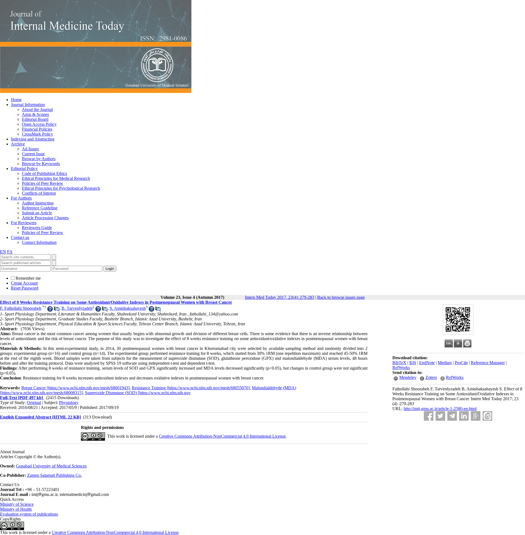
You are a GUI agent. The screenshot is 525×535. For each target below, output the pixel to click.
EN (3, 251)
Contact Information (39, 242)
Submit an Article (37, 213)
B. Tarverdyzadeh (77, 308)
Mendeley (407, 377)
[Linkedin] (464, 416)
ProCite (461, 362)
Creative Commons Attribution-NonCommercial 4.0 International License (222, 436)
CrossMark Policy (37, 134)
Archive (18, 144)
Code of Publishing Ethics (44, 173)
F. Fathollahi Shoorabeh (20, 308)
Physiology (68, 402)
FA (10, 251)
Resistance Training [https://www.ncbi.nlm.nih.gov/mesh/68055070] (191, 387)
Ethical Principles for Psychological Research (61, 188)
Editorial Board (35, 119)
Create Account (24, 283)
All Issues (30, 149)
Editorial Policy (24, 168)
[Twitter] (440, 416)
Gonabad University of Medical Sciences (51, 466)
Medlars (445, 362)
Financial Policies (37, 129)
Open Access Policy (39, 124)
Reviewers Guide (37, 227)
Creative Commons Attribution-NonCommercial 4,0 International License (115, 532)
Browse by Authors (39, 158)
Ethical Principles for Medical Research (56, 178)
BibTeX (399, 362)
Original (34, 402)
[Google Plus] (475, 416)
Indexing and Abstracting (32, 139)
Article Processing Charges (45, 217)
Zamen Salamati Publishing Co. (54, 475)
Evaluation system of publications (29, 514)
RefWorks (401, 367)
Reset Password (24, 288)
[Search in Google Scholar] (50, 310)
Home (16, 99)
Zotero (431, 377)
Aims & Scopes (35, 114)
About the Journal (37, 109)
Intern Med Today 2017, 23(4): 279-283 (279, 297)
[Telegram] (452, 416)
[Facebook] (428, 416)
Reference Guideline (39, 208)
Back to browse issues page (341, 297)
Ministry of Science (17, 504)
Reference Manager (488, 362)
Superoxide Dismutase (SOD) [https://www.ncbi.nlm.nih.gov (138, 392)
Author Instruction (38, 203)
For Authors (21, 198)
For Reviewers (23, 222)
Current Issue (33, 153)
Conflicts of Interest (39, 193)
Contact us (20, 237)
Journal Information (28, 104)
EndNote (427, 362)
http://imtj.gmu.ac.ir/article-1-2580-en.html (440, 408)
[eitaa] (487, 416)
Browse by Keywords (41, 163)
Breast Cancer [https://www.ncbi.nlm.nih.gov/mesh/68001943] (75, 387)
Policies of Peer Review (42, 183)
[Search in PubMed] (56, 310)
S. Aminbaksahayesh (128, 308)
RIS (412, 362)
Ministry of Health (16, 509)
